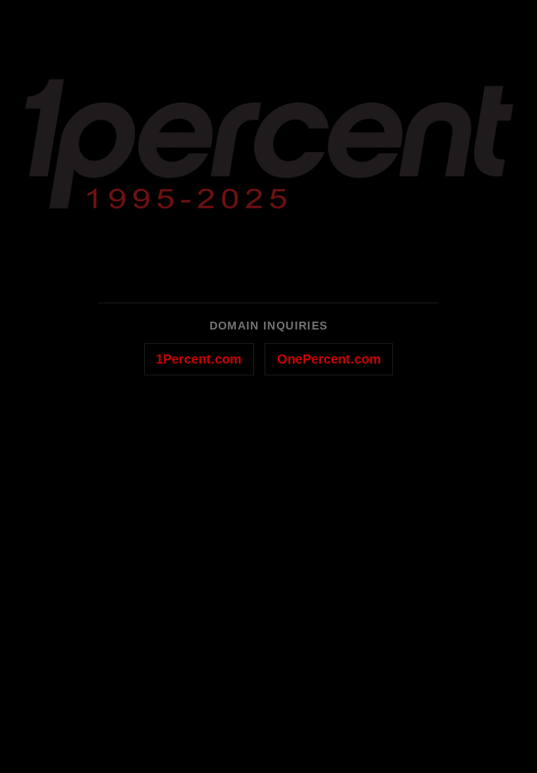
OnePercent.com (329, 359)
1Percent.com (199, 359)
